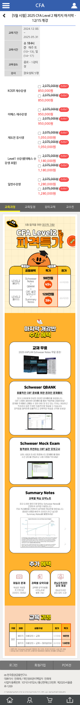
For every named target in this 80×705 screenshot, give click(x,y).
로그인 (13, 665)
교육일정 (30, 207)
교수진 (70, 207)
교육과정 (10, 207)
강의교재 (50, 207)
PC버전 (66, 665)
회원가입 (40, 665)
